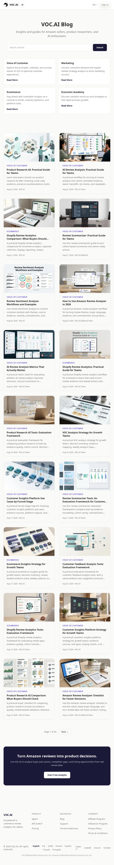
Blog (62, 818)
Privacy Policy (94, 828)
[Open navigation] (22, 5)
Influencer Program (98, 823)
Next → (65, 731)
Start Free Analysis (57, 775)
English (36, 846)
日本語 (50, 846)
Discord (97, 848)
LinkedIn (87, 848)
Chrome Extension (69, 828)
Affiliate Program (96, 818)
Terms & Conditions (98, 833)
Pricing (35, 828)
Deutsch (59, 846)
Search (99, 47)
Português (56, 850)
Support (64, 823)
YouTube (106, 848)
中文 (43, 846)
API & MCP (37, 823)
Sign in (105, 4)
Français (46, 850)
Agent (35, 818)
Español (68, 846)
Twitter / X (78, 848)
